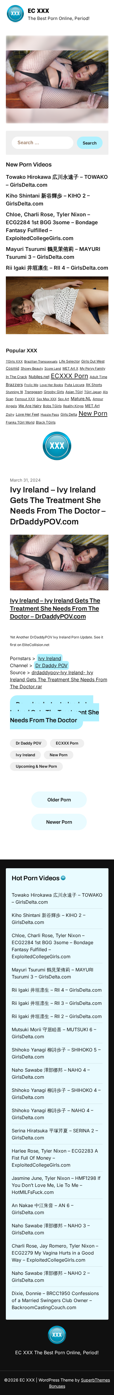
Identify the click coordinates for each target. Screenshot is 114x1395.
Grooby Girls (54, 392)
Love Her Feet (27, 414)
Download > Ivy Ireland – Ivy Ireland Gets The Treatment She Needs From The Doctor (54, 712)
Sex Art (63, 399)
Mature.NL (81, 398)
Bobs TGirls (52, 406)
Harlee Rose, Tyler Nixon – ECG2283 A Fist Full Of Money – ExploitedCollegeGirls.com (55, 1158)
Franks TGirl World (20, 422)
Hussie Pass (50, 414)
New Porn (93, 413)
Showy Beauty (32, 368)
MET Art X (70, 368)
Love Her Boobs (51, 385)
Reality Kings (73, 406)
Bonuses (57, 1386)
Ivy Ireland (49, 658)
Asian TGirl (74, 392)
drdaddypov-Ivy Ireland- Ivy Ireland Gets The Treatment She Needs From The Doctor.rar (58, 679)
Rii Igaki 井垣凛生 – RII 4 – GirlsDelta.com (57, 268)
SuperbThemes (95, 1379)
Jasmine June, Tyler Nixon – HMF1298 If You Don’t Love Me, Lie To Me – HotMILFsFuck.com (56, 1185)
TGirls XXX (14, 361)
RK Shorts (94, 385)
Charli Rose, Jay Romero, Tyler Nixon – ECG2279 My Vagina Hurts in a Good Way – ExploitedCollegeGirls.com (55, 1253)
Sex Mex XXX (46, 399)
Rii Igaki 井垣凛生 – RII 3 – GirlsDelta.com (57, 1003)
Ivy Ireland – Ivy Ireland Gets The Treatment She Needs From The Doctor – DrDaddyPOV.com (55, 608)
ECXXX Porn (69, 376)
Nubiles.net (39, 376)
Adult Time (98, 377)
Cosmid (12, 368)
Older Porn (59, 800)
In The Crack (16, 377)
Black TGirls (46, 422)
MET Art (92, 405)
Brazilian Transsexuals (41, 361)
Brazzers (14, 384)
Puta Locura (74, 385)
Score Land (52, 369)
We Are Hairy (30, 406)
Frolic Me (31, 385)
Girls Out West (93, 361)
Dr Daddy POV (51, 665)
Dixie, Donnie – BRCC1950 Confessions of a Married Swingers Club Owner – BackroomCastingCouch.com (55, 1300)
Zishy (10, 414)
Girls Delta (69, 414)
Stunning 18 (14, 392)
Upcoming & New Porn (36, 766)
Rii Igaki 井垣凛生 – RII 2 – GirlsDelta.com (57, 1016)
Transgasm (33, 392)
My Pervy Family (92, 368)
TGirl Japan (92, 392)
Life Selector (69, 361)
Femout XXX (25, 399)
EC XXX (38, 11)
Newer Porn (59, 822)
